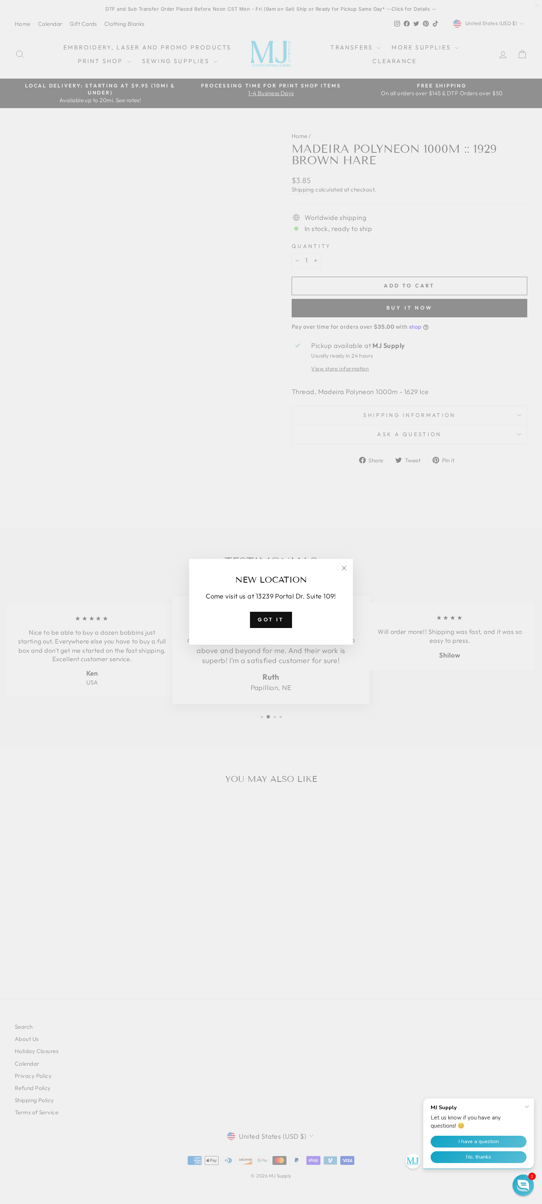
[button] (523, 1185)
